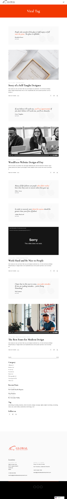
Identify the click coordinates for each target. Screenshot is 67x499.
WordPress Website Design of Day (25, 162)
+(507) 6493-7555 (38, 470)
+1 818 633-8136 (12, 473)
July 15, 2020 (11, 396)
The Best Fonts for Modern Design (26, 339)
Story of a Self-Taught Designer (24, 85)
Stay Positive (12, 393)
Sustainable (23, 406)
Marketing (55, 405)
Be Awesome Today (14, 398)
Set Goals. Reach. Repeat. (15, 389)
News (9, 406)
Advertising (11, 405)
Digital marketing (48, 405)
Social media (17, 406)
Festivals (18, 82)
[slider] (56, 155)
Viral (33, 406)
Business (18, 159)
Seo (12, 406)
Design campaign (36, 405)
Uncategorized (11, 378)
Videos (10, 380)
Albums (10, 365)
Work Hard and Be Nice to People (26, 260)
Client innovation (28, 405)
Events (10, 369)
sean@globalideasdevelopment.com (42, 472)
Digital (42, 405)
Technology (29, 406)
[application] (33, 155)
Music (22, 82)
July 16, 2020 (11, 159)
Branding (16, 405)
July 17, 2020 (11, 82)
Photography (11, 376)
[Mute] (53, 155)
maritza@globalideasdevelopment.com (17, 475)
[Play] (10, 155)
